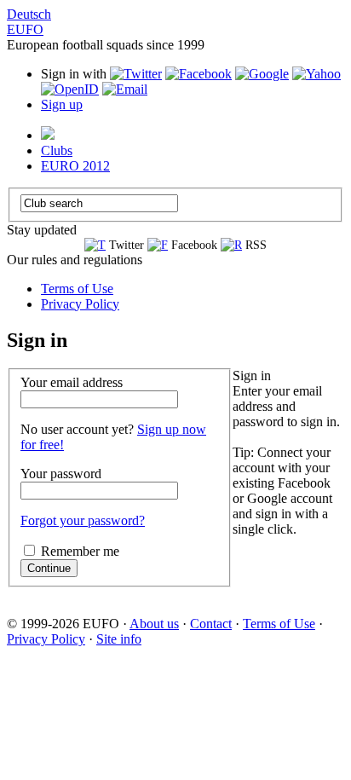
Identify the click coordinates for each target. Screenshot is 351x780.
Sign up (62, 104)
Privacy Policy (80, 304)
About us (154, 623)
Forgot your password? (82, 520)
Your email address (71, 382)
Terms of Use (77, 288)
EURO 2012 (75, 166)
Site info (118, 639)
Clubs (56, 150)
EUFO (25, 29)
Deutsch (29, 14)
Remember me (80, 551)
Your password (60, 473)
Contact (211, 623)
